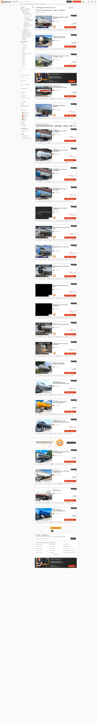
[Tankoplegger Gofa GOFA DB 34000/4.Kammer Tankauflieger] (43, 193)
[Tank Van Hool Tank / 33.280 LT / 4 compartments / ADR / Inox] (43, 41)
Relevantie (71, 7)
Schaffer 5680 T (52, 544)
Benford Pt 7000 (39, 552)
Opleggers (26, 11)
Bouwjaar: (22, 76)
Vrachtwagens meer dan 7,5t (28, 27)
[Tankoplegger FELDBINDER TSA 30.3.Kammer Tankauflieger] (43, 135)
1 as (23, 93)
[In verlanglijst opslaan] (75, 17)
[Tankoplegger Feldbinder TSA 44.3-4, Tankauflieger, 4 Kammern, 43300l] (43, 475)
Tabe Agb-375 (65, 544)
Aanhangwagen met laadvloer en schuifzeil (28, 14)
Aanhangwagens (27, 29)
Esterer (23, 64)
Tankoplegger (28, 12)
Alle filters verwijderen (41, 12)
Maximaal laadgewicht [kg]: (25, 84)
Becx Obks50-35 (38, 546)
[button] (95, 2)
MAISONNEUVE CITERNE (26, 53)
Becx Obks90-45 (38, 548)
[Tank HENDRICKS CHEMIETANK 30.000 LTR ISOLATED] (43, 22)
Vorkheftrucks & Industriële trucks (26, 37)
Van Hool (24, 54)
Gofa (23, 60)
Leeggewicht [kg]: (24, 80)
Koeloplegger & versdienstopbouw (28, 19)
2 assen (23, 95)
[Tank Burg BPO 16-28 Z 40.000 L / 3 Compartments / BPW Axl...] (43, 367)
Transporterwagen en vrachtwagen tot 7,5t (27, 24)
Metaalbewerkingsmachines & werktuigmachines (27, 33)
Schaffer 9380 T (52, 550)
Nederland (24, 106)
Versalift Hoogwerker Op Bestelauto (70, 550)
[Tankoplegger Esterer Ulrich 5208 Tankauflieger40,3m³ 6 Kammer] (43, 91)
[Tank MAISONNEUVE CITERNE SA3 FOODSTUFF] (43, 110)
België (25, 117)
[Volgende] (51, 22)
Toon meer (56, 554)
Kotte (23, 56)
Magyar (24, 50)
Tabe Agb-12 (51, 552)
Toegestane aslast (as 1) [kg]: (25, 97)
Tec (23, 52)
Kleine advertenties (26, 129)
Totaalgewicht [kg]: (24, 88)
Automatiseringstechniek (27, 35)
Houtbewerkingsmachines (27, 34)
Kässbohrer (24, 48)
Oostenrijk (25, 116)
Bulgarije (25, 119)
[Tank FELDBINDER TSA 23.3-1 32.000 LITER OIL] (43, 251)
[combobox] (27, 110)
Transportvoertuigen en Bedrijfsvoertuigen (26, 9)
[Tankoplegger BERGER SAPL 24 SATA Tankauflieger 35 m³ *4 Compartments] (43, 456)
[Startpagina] (20, 4)
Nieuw (23, 124)
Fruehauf (24, 65)
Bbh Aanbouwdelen (39, 544)
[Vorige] (36, 22)
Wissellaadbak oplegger (29, 21)
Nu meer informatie (71, 442)
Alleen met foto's (25, 135)
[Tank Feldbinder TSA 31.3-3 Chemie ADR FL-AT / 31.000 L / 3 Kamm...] (43, 60)
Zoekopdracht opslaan (56, 528)
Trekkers (25, 28)
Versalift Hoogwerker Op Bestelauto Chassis (71, 552)
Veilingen (24, 131)
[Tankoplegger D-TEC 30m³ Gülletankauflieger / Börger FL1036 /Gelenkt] (43, 406)
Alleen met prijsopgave (26, 75)
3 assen (24, 96)
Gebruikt (24, 125)
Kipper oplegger (28, 17)
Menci (23, 61)
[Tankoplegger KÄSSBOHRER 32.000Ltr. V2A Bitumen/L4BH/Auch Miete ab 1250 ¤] (43, 387)
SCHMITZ (24, 62)
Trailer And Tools (66, 548)
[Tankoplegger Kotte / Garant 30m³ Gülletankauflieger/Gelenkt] (43, 514)
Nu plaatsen (72, 81)
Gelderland (25, 113)
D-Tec (23, 49)
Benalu (23, 57)
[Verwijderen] (51, 10)
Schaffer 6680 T (52, 548)
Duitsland (25, 115)
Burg (23, 58)
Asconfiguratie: (23, 92)
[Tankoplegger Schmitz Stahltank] (43, 495)
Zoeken (69, 1)
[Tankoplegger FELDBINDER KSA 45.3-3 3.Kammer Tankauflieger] (43, 155)
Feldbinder (65, 125)
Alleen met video (25, 136)
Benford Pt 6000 (39, 550)
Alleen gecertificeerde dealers (27, 139)
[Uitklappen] (55, 32)
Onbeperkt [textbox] (24, 110)
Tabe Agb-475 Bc (66, 546)
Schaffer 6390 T (52, 546)
